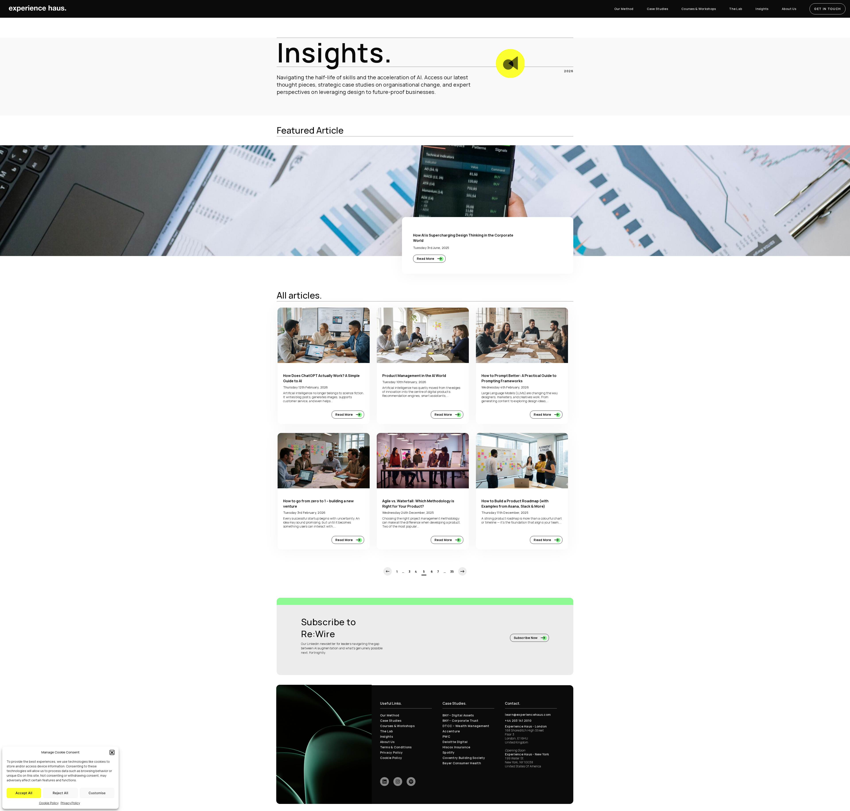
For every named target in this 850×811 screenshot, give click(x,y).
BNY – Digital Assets (458, 715)
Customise (97, 793)
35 (452, 571)
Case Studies (390, 720)
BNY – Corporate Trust (460, 720)
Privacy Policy (70, 803)
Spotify (448, 752)
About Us (387, 742)
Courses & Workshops (397, 726)
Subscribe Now (526, 638)
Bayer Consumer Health (461, 763)
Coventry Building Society (463, 758)
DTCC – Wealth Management (465, 726)
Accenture (451, 731)
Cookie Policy (48, 803)
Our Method (389, 715)
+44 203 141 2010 (518, 720)
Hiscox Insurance (456, 747)
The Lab (386, 731)
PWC (446, 736)
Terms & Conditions (396, 747)
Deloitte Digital (455, 742)
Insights (386, 736)
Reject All (60, 793)
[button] (112, 752)
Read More (426, 258)
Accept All (23, 793)
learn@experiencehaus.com (528, 714)
